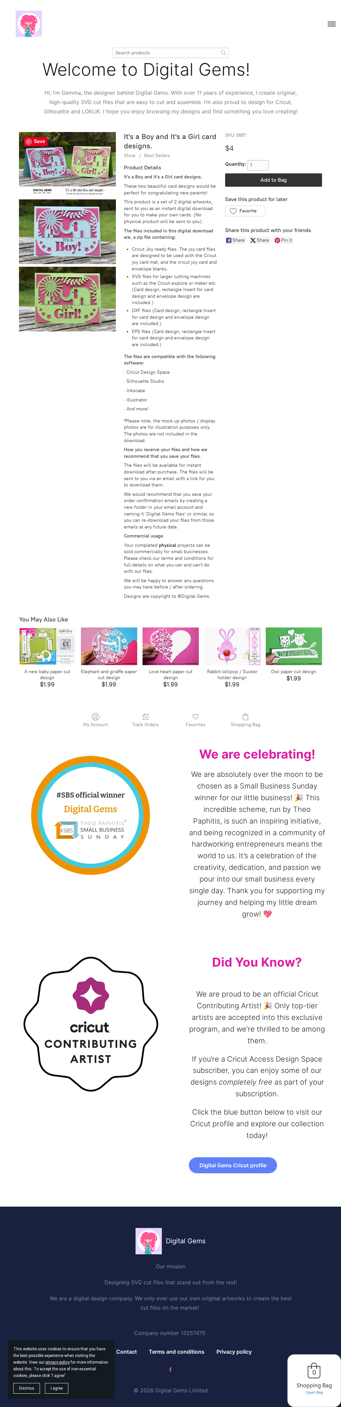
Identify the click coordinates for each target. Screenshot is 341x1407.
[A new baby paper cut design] (47, 646)
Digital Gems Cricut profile (232, 1165)
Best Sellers (157, 155)
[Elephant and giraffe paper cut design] (109, 646)
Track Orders (145, 725)
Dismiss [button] (26, 1388)
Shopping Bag (245, 725)
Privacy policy (234, 1351)
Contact (126, 1351)
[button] (245, 211)
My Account (95, 725)
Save (39, 141)
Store (130, 155)
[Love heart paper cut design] (171, 646)
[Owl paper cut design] (294, 646)
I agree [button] (57, 1388)
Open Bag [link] (314, 1392)
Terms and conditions (176, 1351)
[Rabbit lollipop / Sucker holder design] (232, 646)
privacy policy (58, 1362)
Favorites (195, 725)
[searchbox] (170, 53)
